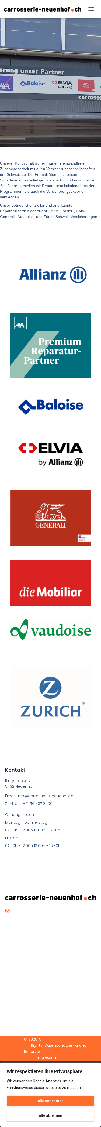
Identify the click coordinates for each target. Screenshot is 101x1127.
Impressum (47, 1057)
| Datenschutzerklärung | (66, 1045)
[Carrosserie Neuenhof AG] (44, 9)
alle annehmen (51, 1101)
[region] (50, 1095)
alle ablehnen (50, 1115)
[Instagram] (7, 910)
